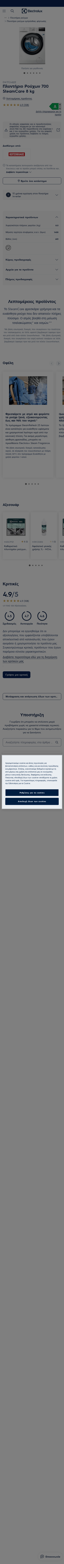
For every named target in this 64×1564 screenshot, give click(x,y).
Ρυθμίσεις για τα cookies (32, 792)
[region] (32, 782)
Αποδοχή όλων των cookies (32, 801)
